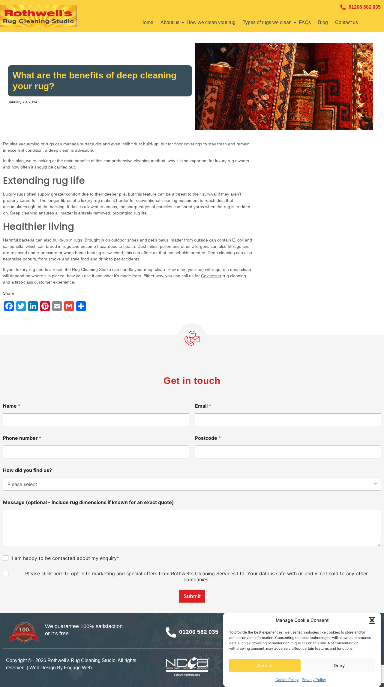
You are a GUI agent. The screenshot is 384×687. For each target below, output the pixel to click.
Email (203, 406)
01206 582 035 (365, 7)
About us (169, 22)
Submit (192, 596)
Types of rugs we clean (267, 22)
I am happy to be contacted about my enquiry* (65, 558)
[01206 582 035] (343, 7)
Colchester (211, 275)
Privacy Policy (314, 679)
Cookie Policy (287, 679)
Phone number (22, 438)
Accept (265, 665)
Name (11, 406)
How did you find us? (27, 470)
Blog (323, 22)
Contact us (346, 22)
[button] (372, 620)
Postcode (208, 438)
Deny (339, 665)
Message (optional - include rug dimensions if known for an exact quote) (88, 502)
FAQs (305, 22)
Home (146, 22)
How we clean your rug (211, 22)
